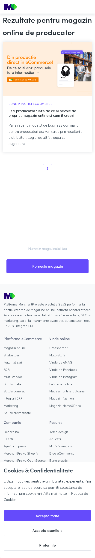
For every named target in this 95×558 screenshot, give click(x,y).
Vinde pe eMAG (60, 362)
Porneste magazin (47, 266)
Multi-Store (57, 355)
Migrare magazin (61, 446)
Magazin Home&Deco (65, 406)
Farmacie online (60, 384)
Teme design (58, 432)
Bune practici (58, 460)
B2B (7, 370)
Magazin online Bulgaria (67, 391)
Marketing (11, 406)
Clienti (8, 439)
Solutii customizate (17, 413)
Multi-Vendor (13, 377)
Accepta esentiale (47, 530)
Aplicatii (55, 439)
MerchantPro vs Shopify (21, 453)
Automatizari (13, 362)
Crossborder (58, 348)
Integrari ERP (13, 398)
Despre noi (12, 432)
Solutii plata (12, 384)
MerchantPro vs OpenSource (25, 460)
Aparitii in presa (15, 446)
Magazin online (15, 348)
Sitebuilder (11, 355)
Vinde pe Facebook (63, 370)
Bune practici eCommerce (30, 104)
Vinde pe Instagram (63, 377)
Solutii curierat (14, 391)
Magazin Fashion (61, 398)
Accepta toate (47, 515)
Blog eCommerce (61, 453)
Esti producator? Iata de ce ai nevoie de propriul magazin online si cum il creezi (42, 113)
